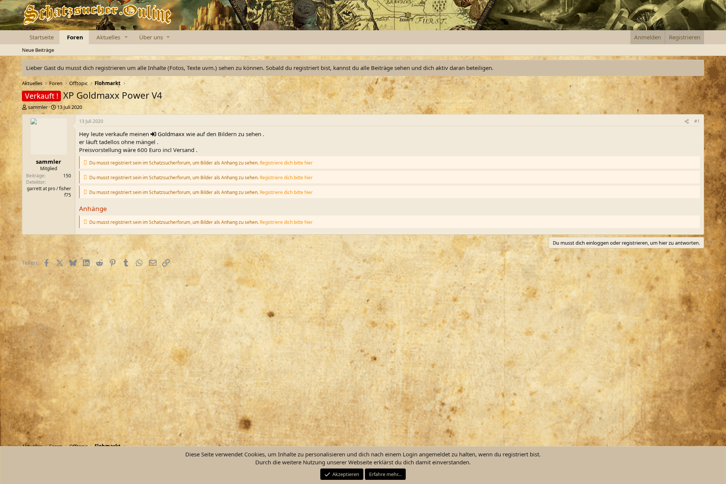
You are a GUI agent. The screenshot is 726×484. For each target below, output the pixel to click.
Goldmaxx (171, 134)
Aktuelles (108, 37)
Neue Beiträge (38, 50)
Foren (75, 37)
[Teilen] (687, 121)
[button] (126, 37)
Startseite (41, 37)
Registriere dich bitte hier (286, 163)
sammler (38, 107)
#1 (697, 121)
